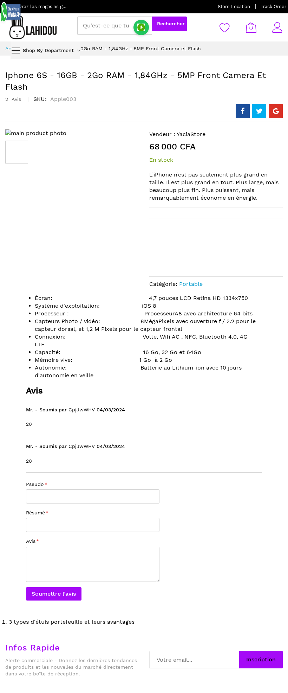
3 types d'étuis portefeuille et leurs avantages (72, 621)
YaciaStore (191, 134)
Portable (191, 284)
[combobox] (114, 26)
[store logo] (33, 27)
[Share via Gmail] (276, 111)
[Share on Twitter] (259, 111)
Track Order (273, 6)
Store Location (234, 6)
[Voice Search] (141, 27)
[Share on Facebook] (243, 111)
